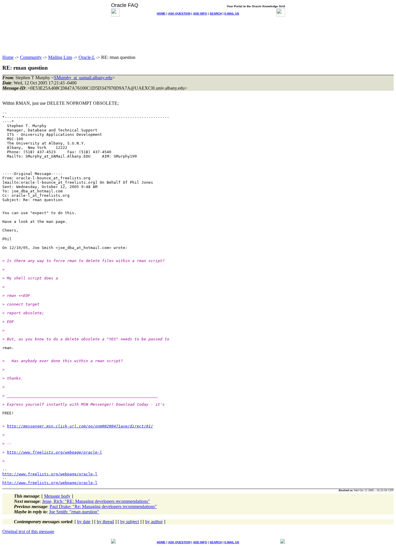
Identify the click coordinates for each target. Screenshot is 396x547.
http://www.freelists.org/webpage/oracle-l (54, 452)
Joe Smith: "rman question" (74, 511)
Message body (57, 496)
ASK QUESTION (179, 13)
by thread (105, 521)
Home (8, 57)
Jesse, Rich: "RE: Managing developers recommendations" (96, 501)
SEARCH (216, 13)
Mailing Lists (60, 57)
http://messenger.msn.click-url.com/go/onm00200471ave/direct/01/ (80, 426)
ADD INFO (200, 13)
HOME (161, 13)
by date (83, 521)
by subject (129, 521)
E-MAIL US (231, 13)
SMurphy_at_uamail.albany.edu (83, 77)
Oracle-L (87, 57)
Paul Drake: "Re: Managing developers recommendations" (103, 506)
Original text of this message (28, 531)
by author (154, 521)
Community (31, 57)
